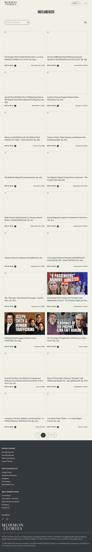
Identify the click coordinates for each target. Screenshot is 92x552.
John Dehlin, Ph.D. (75, 539)
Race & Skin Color (8, 484)
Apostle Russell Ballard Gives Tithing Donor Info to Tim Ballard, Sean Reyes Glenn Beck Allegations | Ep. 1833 (24, 99)
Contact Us (6, 508)
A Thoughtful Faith (67, 537)
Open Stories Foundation (10, 502)
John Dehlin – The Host (10, 498)
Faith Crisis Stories (8, 458)
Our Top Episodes (8, 455)
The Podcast (6, 495)
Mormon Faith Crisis (14, 539)
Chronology (6, 481)
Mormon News (31, 539)
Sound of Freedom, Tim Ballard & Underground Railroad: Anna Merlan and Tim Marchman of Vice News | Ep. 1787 (23, 380)
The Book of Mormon (9, 475)
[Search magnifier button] (28, 22)
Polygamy (5, 478)
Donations (5, 505)
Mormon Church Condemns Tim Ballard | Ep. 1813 (23, 258)
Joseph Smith (7, 472)
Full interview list (8, 452)
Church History (7, 461)
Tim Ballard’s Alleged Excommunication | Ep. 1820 (23, 177)
